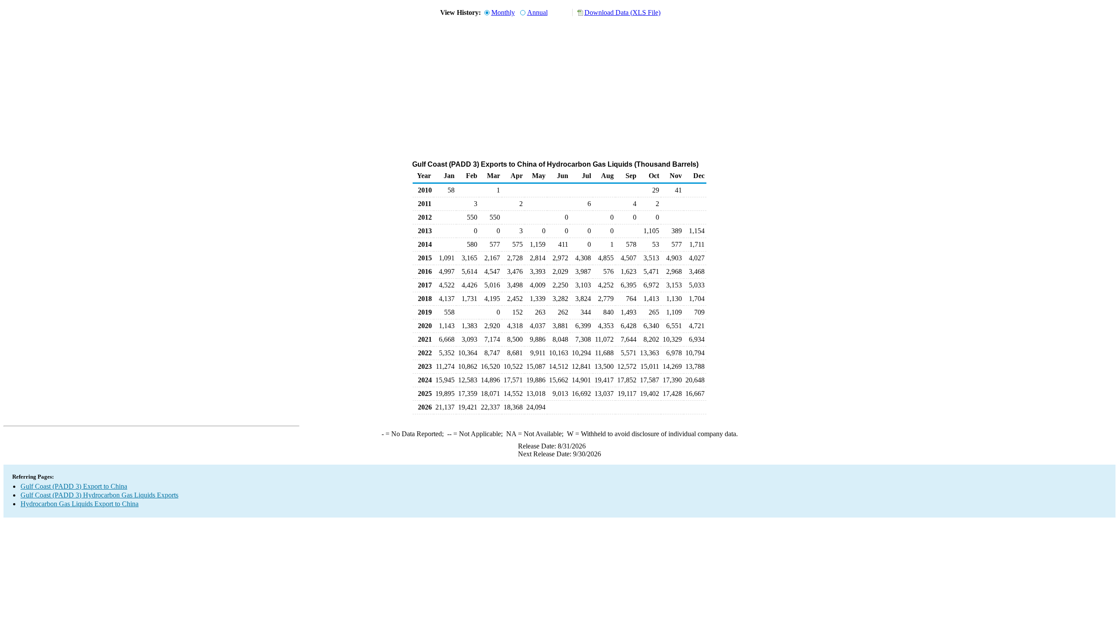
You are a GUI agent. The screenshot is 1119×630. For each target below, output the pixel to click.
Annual (537, 12)
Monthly (503, 12)
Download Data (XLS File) (622, 12)
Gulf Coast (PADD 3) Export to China (74, 486)
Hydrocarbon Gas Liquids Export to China (80, 504)
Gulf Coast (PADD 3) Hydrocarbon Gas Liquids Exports (99, 495)
